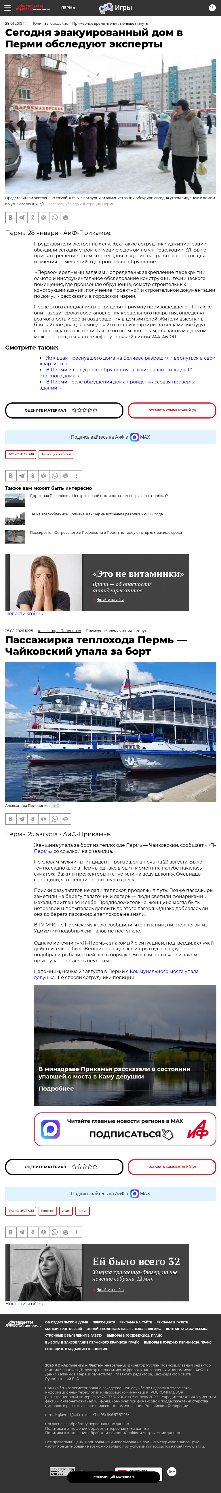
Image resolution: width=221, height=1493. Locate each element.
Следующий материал (114, 1477)
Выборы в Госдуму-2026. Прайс (134, 1335)
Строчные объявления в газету (73, 1335)
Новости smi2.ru (24, 613)
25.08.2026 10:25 (19, 631)
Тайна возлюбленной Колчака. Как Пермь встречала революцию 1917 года (96, 514)
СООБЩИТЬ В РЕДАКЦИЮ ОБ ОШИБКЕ (76, 1349)
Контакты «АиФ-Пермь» (187, 1329)
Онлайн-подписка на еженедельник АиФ (124, 1329)
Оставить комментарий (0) (172, 410)
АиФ (56, 805)
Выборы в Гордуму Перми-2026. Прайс (178, 1342)
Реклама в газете (172, 1322)
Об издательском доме (66, 1322)
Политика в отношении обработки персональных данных (97, 1428)
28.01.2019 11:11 (16, 23)
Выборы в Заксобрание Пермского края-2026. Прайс (92, 1342)
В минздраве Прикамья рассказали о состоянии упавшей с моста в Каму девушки (114, 1073)
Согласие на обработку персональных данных (87, 1424)
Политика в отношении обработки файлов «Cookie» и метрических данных (112, 1433)
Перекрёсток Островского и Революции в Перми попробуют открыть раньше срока (106, 532)
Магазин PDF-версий (63, 1329)
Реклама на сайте (135, 1322)
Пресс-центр (104, 1322)
